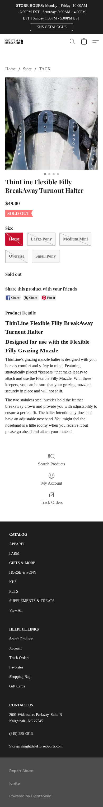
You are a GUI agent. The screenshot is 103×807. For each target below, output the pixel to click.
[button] (51, 27)
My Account (51, 483)
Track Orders (52, 502)
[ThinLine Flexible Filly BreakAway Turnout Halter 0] (51, 123)
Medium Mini (75, 239)
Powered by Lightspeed (30, 796)
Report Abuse (21, 770)
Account (15, 648)
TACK (45, 69)
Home (10, 69)
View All (15, 610)
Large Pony (41, 239)
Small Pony (45, 256)
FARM (14, 553)
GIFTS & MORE (22, 563)
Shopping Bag (19, 677)
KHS (13, 582)
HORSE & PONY (22, 572)
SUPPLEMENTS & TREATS (31, 601)
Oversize (16, 256)
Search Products (51, 464)
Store (27, 69)
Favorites (16, 667)
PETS (13, 591)
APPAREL (17, 544)
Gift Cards (17, 686)
